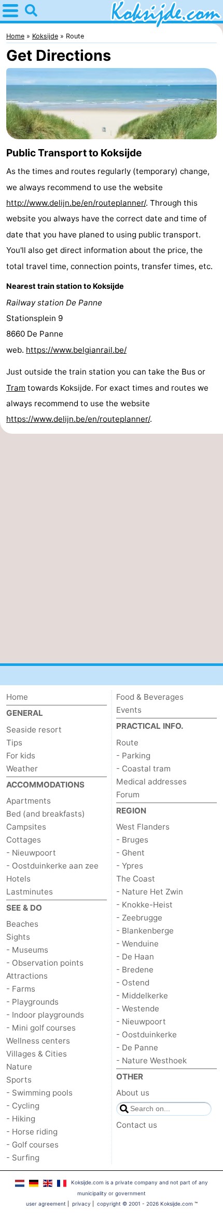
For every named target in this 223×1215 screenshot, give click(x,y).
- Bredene (135, 969)
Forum (128, 794)
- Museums (27, 950)
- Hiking (20, 1119)
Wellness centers (38, 1041)
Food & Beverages (150, 697)
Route (127, 742)
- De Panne (137, 1047)
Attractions (27, 976)
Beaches (22, 924)
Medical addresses (151, 781)
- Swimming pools (39, 1093)
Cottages (23, 840)
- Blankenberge (145, 931)
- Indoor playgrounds (45, 1015)
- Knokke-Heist (144, 905)
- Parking (133, 755)
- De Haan (135, 957)
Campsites (26, 827)
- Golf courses (32, 1145)
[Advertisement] (111, 548)
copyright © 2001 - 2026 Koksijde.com (145, 1203)
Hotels (18, 879)
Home (17, 697)
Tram (15, 388)
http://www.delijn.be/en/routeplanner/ (76, 203)
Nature (19, 1067)
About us (132, 1093)
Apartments (28, 801)
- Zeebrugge (139, 918)
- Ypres (129, 866)
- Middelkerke (142, 995)
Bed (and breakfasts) (45, 814)
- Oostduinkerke (146, 1034)
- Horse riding (32, 1132)
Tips (14, 742)
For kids (20, 755)
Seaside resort (34, 730)
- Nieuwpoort (31, 853)
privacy (81, 1203)
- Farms (20, 989)
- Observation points (44, 963)
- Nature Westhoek (151, 1060)
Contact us (136, 1125)
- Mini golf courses (41, 1028)
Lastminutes (29, 892)
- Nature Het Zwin (149, 892)
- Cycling (22, 1106)
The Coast (135, 879)
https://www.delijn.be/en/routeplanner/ (78, 419)
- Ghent (130, 853)
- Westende (137, 1008)
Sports (19, 1080)
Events (129, 710)
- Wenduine (137, 944)
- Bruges (132, 840)
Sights (18, 937)
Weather (22, 768)
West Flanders (143, 827)
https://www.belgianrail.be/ (76, 350)
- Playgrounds (32, 1002)
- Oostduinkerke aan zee (52, 866)
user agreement (46, 1203)
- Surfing (22, 1158)
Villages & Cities (36, 1054)
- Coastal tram (143, 768)
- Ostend (132, 982)
